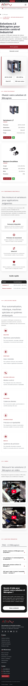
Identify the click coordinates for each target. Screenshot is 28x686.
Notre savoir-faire (5, 652)
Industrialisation (4, 660)
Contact (10, 684)
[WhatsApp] (16, 631)
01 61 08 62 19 (6, 669)
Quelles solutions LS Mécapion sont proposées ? (13, 551)
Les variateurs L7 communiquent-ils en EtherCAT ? (13, 558)
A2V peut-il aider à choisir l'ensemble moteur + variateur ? (13, 572)
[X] (8, 631)
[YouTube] (11, 631)
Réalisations (4, 662)
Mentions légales (4, 684)
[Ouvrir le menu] (25, 4)
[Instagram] (14, 631)
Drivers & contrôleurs (5, 658)
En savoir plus (7, 137)
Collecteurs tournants (5, 642)
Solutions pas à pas (5, 640)
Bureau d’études (4, 654)
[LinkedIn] (5, 631)
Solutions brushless (5, 638)
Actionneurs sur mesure (6, 656)
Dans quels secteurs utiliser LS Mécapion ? (12, 565)
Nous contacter (14, 608)
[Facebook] (2, 631)
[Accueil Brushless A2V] (6, 4)
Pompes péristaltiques (6, 644)
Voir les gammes (14, 46)
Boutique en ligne (5, 646)
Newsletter (6, 676)
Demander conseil (14, 51)
